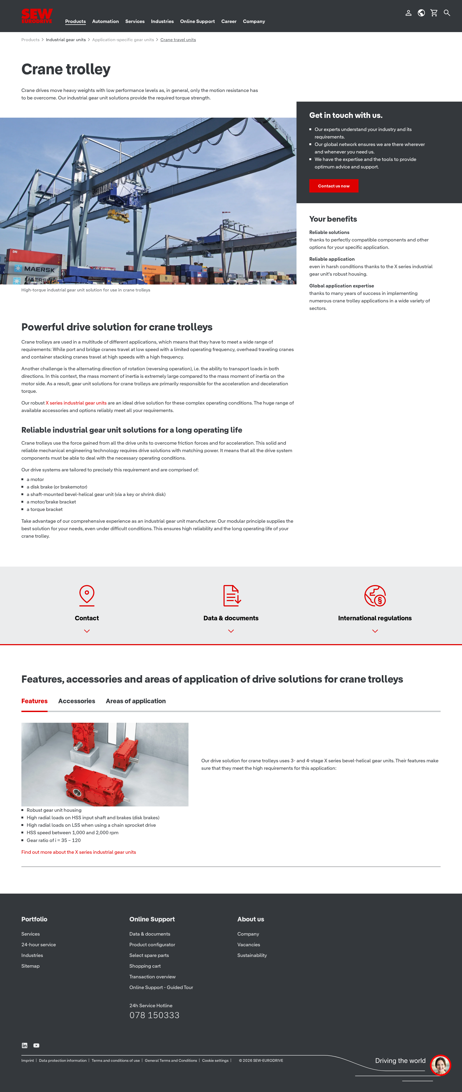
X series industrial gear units (76, 402)
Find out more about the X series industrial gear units (78, 852)
